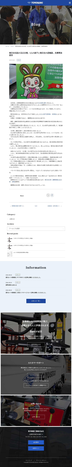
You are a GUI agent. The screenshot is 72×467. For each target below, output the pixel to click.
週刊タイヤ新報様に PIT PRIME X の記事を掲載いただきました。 (23, 277)
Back (36, 206)
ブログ (18, 60)
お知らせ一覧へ (36, 301)
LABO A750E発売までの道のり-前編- (23, 245)
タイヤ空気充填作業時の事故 (21, 252)
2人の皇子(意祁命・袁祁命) (48, 114)
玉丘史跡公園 (42, 103)
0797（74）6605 (32, 437)
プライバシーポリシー (41, 460)
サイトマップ (29, 460)
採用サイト (36, 448)
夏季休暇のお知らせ (11, 285)
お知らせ (12, 219)
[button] (11, 81)
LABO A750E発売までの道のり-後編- (23, 238)
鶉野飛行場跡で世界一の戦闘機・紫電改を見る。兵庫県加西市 (19, 206)
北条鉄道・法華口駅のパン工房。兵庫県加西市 (55, 206)
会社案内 (36, 442)
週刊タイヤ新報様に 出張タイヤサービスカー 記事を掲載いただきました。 (26, 292)
